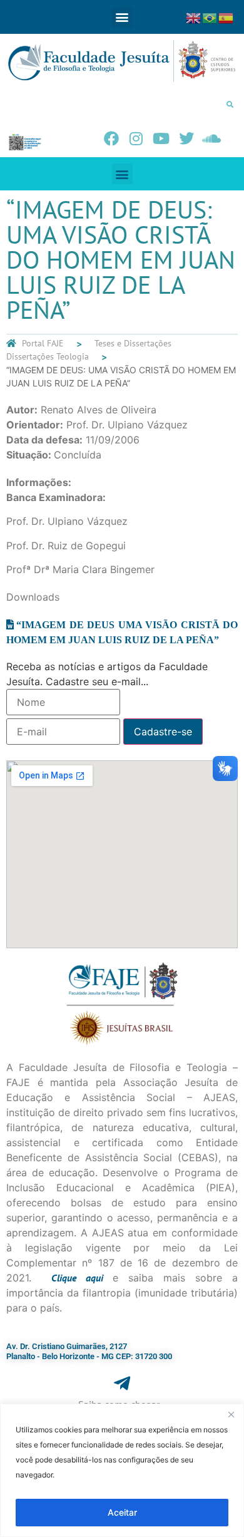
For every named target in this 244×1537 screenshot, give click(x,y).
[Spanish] (226, 17)
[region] (122, 1470)
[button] (122, 17)
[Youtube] (161, 138)
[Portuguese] (210, 17)
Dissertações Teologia (47, 356)
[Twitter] (186, 138)
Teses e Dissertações (132, 343)
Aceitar (122, 1512)
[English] (194, 17)
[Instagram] (136, 138)
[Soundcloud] (211, 138)
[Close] (230, 1414)
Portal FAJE (43, 343)
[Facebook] (111, 138)
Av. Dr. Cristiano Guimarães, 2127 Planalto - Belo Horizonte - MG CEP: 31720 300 (89, 1351)
